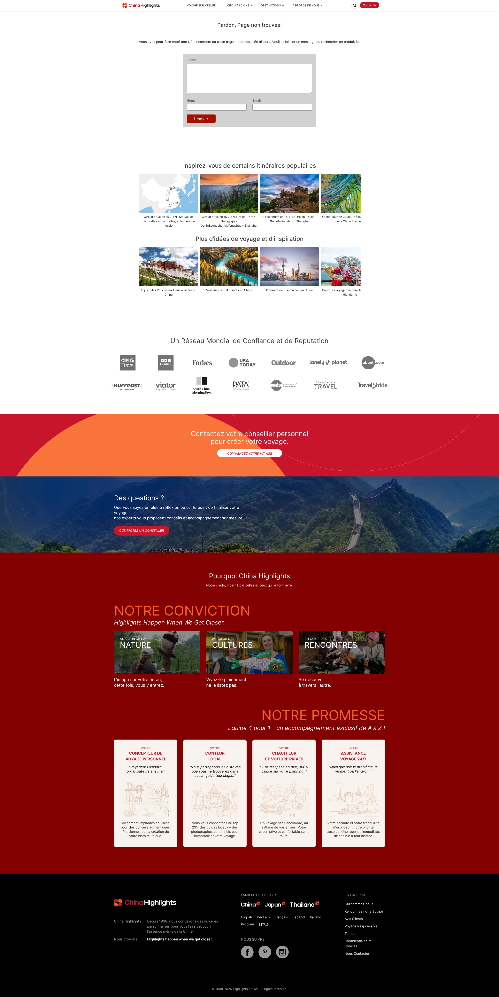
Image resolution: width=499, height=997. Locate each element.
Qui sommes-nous (359, 904)
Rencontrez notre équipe (364, 911)
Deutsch (263, 917)
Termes (350, 934)
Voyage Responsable (361, 926)
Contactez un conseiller (141, 530)
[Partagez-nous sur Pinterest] (264, 957)
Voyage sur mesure (201, 5)
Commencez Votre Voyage (249, 453)
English (246, 917)
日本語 (264, 924)
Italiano (315, 917)
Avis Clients (354, 919)
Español (299, 917)
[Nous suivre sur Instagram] (282, 957)
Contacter (369, 5)
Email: (257, 100)
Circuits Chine (238, 5)
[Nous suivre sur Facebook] (247, 957)
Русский (247, 924)
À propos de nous (306, 5)
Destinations (271, 5)
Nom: (191, 100)
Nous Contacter (357, 953)
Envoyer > (201, 119)
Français (281, 917)
